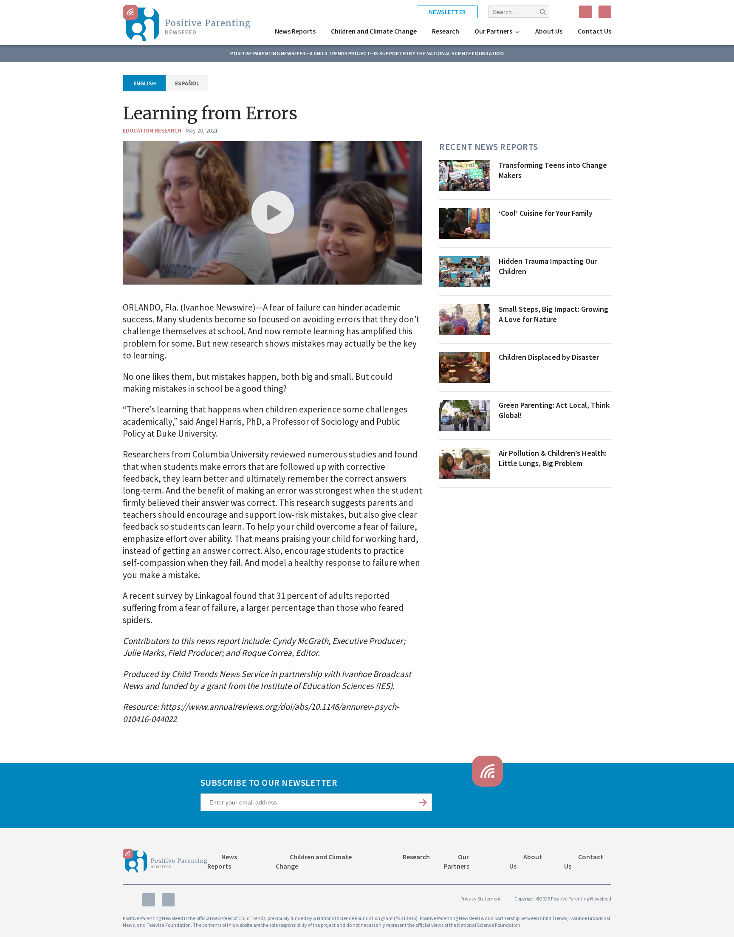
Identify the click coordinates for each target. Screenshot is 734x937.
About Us (548, 31)
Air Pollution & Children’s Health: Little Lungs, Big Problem (553, 458)
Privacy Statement (480, 898)
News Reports (295, 31)
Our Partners (493, 31)
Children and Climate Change (374, 31)
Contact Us (594, 31)
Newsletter (447, 12)
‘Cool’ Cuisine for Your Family (546, 213)
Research (445, 31)
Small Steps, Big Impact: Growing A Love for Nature (553, 314)
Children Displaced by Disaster (549, 357)
